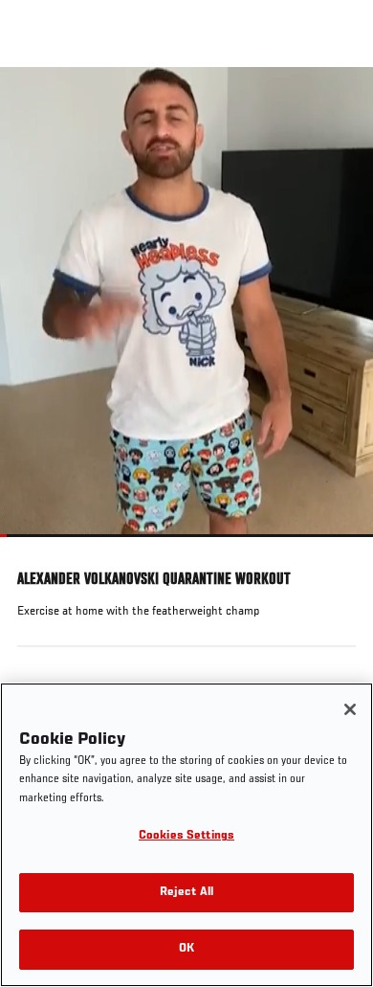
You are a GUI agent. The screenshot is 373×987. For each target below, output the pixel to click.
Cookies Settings (186, 836)
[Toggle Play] (40, 548)
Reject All (186, 892)
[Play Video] (186, 302)
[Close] (350, 709)
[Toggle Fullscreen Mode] (333, 548)
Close (338, 103)
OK (186, 949)
